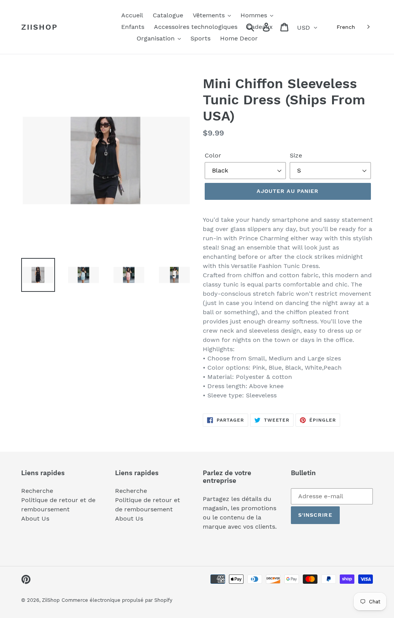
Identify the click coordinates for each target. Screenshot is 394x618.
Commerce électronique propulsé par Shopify (117, 600)
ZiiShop (39, 27)
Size (296, 155)
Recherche (37, 490)
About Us (35, 518)
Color (213, 155)
